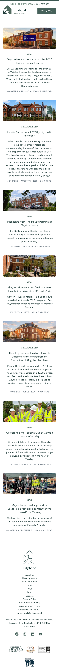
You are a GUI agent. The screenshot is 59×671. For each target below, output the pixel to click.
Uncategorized (29, 127)
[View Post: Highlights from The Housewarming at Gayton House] (29, 200)
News (29, 54)
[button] (46, 11)
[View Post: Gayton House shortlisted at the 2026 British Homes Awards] (29, 38)
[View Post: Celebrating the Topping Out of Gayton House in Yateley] (29, 411)
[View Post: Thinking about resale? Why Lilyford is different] (29, 110)
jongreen (12, 91)
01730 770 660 (40, 4)
